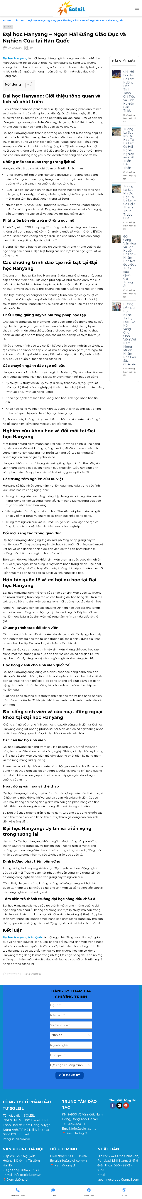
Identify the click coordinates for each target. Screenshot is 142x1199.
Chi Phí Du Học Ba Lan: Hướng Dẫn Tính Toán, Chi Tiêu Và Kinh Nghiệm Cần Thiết (129, 91)
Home (7, 20)
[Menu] (137, 8)
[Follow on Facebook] (113, 1105)
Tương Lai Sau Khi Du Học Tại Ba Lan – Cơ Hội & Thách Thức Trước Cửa (129, 202)
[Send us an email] (119, 1105)
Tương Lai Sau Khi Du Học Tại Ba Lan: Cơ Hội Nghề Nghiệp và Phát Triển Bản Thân (129, 148)
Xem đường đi (76, 1133)
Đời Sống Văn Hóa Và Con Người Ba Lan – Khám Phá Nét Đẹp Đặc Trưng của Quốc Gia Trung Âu (129, 261)
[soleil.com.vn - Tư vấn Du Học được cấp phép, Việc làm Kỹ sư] (71, 8)
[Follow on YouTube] (126, 1105)
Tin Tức (19, 20)
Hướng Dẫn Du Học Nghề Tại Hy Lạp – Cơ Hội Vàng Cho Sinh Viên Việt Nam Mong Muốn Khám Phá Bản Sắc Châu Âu (129, 334)
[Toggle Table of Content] (27, 85)
